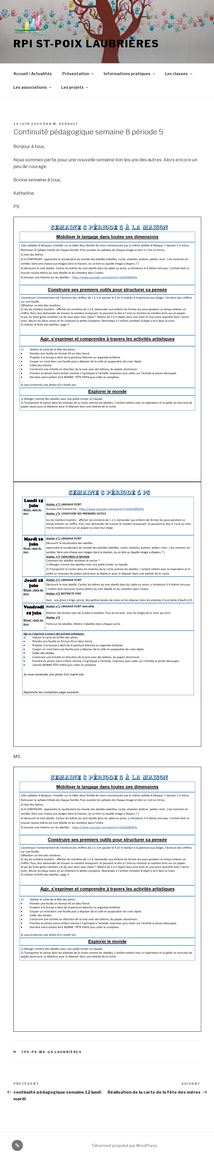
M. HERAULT (66, 124)
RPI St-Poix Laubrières (86, 44)
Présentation (75, 73)
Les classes (176, 73)
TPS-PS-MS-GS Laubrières (51, 1052)
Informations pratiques (127, 73)
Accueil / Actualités (32, 73)
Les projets (72, 87)
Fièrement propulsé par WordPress (124, 1145)
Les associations (30, 87)
